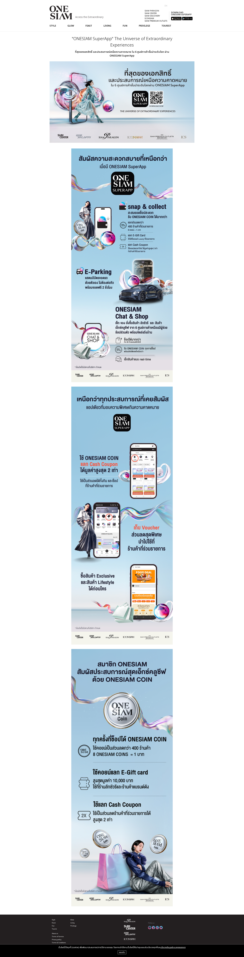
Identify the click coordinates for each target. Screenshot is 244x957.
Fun (125, 25)
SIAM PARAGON (152, 10)
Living (107, 25)
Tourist (166, 25)
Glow (70, 25)
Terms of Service (58, 936)
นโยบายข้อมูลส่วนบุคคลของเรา (173, 947)
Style (53, 25)
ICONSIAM (149, 18)
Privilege (144, 25)
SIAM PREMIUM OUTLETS (156, 21)
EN (166, 5)
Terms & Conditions (59, 943)
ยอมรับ (122, 952)
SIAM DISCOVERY (152, 15)
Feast (88, 25)
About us (55, 933)
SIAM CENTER (151, 13)
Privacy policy (56, 939)
